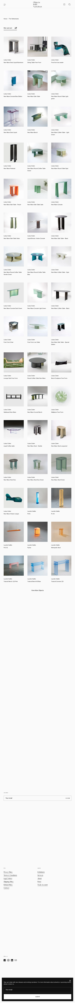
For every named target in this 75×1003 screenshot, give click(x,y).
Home (5, 18)
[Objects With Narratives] (37, 4)
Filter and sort (8, 28)
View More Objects (37, 590)
